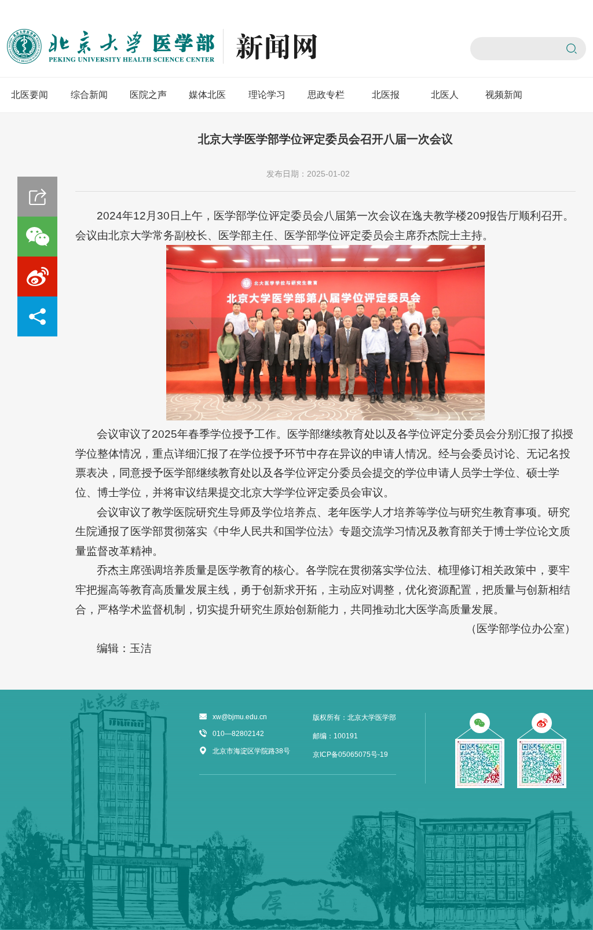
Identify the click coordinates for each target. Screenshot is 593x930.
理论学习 (266, 95)
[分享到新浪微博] (37, 276)
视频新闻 (503, 95)
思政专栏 (326, 95)
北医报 (386, 95)
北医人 (445, 95)
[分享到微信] (37, 237)
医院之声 (148, 95)
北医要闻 (29, 95)
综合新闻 (89, 95)
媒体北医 (207, 95)
